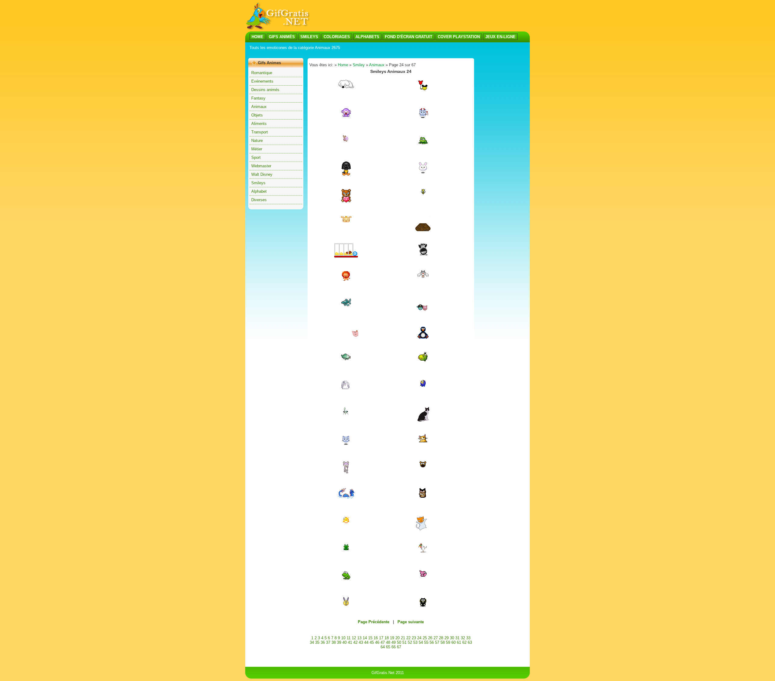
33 (468, 638)
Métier (256, 149)
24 (419, 638)
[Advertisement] (358, 54)
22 (408, 638)
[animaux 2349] (423, 496)
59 (448, 642)
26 (430, 638)
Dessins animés (265, 89)
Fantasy (258, 98)
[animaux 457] (423, 172)
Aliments (259, 123)
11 (349, 638)
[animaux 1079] (346, 387)
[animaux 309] (423, 605)
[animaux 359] (423, 466)
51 (404, 642)
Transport (259, 132)
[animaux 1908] (346, 472)
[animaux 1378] (346, 360)
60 (453, 642)
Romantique (261, 72)
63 (470, 642)
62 (464, 642)
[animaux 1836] (346, 338)
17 (381, 638)
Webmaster (261, 166)
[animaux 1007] (423, 420)
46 (377, 642)
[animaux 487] (423, 360)
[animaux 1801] (423, 193)
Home (343, 65)
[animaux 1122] (422, 230)
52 (410, 642)
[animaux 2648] (422, 529)
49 (393, 642)
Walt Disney (261, 174)
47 (383, 642)
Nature (257, 140)
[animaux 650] (346, 115)
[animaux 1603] (346, 521)
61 (459, 642)
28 (441, 638)
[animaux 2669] (346, 256)
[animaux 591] (423, 142)
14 (365, 638)
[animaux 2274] (346, 605)
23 (414, 638)
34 (312, 642)
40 (344, 642)
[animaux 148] (423, 386)
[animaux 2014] (423, 276)
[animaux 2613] (423, 442)
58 (442, 642)
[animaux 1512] (422, 338)
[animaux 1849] (346, 415)
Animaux (259, 106)
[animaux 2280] (346, 497)
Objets (257, 115)
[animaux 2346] (423, 575)
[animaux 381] (422, 311)
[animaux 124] (346, 444)
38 (333, 642)
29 (446, 638)
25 (425, 638)
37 (328, 642)
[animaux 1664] (423, 551)
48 (388, 642)
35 (317, 642)
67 (399, 647)
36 (323, 642)
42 (355, 642)
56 (432, 642)
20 (397, 638)
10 (343, 638)
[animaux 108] (346, 174)
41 (350, 642)
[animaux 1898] (346, 279)
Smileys (258, 183)
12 (354, 638)
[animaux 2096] (423, 89)
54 (421, 642)
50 (399, 642)
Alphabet (259, 191)
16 (376, 638)
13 (359, 638)
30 (452, 638)
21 (403, 638)
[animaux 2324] (346, 141)
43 (361, 642)
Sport (256, 157)
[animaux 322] (346, 201)
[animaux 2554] (423, 254)
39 (339, 642)
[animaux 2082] (423, 118)
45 (372, 642)
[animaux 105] (346, 549)
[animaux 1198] (346, 86)
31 (457, 638)
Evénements (262, 81)
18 (386, 638)
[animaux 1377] (346, 306)
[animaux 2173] (346, 579)
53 (415, 642)
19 (392, 638)
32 (463, 638)
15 (370, 638)
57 (437, 642)
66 (393, 647)
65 (388, 647)
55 (426, 642)
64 (383, 647)
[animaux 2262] (346, 220)
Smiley (359, 65)
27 (436, 638)
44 (366, 642)
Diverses (259, 200)
